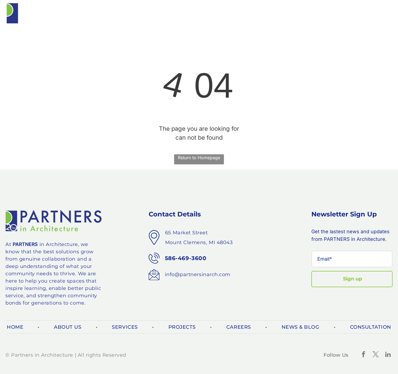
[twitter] (375, 355)
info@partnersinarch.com (197, 274)
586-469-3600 (186, 258)
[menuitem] (119, 13)
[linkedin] (388, 355)
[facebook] (363, 355)
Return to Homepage (199, 157)
